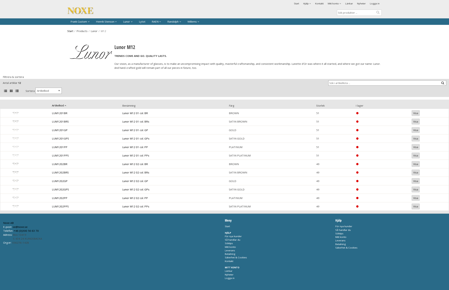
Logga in (375, 3)
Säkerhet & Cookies (236, 257)
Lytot (142, 21)
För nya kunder (233, 236)
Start (296, 3)
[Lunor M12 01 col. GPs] (30, 138)
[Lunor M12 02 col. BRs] (30, 172)
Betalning (230, 254)
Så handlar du (232, 239)
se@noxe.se (20, 227)
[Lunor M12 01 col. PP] (30, 147)
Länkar (349, 3)
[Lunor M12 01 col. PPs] (30, 155)
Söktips (229, 243)
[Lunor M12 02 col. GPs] (30, 189)
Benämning (129, 105)
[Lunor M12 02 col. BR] (30, 164)
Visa (415, 113)
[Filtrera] (442, 83)
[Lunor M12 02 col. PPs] (30, 206)
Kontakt (319, 3)
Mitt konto (230, 247)
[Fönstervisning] (11, 91)
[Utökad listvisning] (17, 91)
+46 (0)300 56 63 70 (26, 230)
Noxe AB (8, 223)
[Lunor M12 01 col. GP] (30, 130)
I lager (359, 105)
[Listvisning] (5, 91)
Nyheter (361, 3)
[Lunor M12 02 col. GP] (30, 181)
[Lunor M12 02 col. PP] (30, 198)
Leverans (230, 250)
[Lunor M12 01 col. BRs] (30, 121)
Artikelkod (58, 105)
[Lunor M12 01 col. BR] (30, 113)
